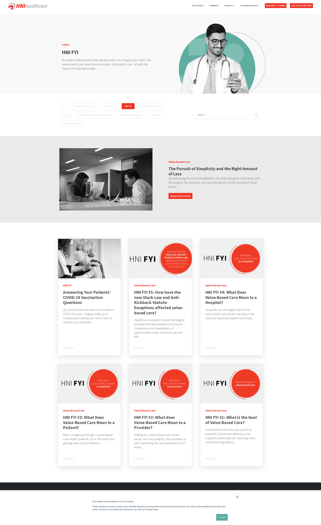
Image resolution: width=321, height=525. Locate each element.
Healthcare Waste (150, 106)
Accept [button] (222, 517)
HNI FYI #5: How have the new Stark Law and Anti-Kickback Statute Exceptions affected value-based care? (158, 303)
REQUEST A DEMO (275, 5)
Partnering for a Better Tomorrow (94, 115)
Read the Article (180, 196)
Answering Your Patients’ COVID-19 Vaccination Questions (87, 297)
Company (213, 5)
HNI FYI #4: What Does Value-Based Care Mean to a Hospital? (231, 297)
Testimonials (109, 106)
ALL (64, 106)
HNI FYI (128, 106)
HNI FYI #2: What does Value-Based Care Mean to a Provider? (160, 422)
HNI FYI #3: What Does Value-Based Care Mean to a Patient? (89, 422)
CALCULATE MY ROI (301, 5)
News (65, 115)
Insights (229, 5)
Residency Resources (130, 115)
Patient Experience (72, 123)
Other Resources (249, 5)
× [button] (237, 496)
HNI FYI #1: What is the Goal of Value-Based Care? (231, 420)
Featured (155, 115)
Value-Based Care (84, 106)
